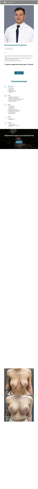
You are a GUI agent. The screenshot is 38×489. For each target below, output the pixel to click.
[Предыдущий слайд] (2, 395)
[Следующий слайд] (36, 395)
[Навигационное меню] (1, 2)
